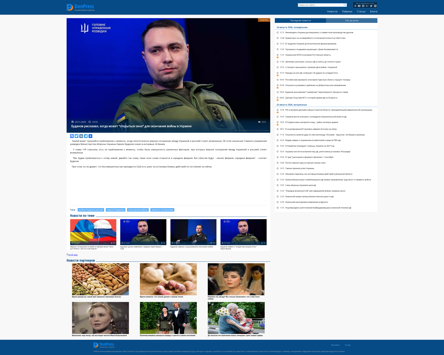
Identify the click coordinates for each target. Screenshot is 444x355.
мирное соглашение (162, 209)
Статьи (361, 11)
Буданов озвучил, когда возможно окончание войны (193, 234)
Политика (264, 20)
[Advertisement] (168, 187)
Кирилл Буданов (115, 209)
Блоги (373, 11)
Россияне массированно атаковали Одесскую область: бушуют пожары (326, 79)
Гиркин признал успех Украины (326, 168)
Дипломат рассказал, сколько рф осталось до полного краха (326, 61)
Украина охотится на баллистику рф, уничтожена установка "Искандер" (326, 151)
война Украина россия (91, 209)
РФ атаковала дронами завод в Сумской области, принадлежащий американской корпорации (326, 110)
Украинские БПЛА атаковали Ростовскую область (326, 55)
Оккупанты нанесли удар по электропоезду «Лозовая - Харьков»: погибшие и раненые (326, 134)
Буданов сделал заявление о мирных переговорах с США (143, 234)
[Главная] (70, 7)
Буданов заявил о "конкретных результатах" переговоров (243, 234)
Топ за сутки (351, 20)
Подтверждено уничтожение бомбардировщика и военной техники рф (326, 207)
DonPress (84, 6)
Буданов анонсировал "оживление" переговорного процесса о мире (326, 92)
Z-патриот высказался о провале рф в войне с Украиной (326, 67)
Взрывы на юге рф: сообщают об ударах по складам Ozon (326, 73)
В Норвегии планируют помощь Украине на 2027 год (326, 146)
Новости (332, 11)
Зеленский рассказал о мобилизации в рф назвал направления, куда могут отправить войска (326, 179)
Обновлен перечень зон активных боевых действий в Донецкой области (326, 174)
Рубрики (347, 11)
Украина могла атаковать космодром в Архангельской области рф (326, 116)
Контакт (335, 345)
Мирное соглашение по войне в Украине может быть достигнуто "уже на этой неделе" (93, 234)
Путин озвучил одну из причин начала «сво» (326, 162)
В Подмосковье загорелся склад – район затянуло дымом (326, 123)
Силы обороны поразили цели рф (326, 185)
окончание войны (137, 209)
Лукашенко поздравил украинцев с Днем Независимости (326, 49)
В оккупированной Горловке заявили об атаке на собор (326, 129)
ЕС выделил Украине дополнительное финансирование (326, 43)
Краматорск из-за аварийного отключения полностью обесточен (326, 38)
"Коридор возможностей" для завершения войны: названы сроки (326, 190)
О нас (348, 345)
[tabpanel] (326, 117)
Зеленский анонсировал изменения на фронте (326, 202)
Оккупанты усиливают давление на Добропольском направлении (326, 86)
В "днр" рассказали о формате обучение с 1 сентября (326, 157)
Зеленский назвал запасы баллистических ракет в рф (326, 196)
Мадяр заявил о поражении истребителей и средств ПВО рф (326, 140)
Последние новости (300, 20)
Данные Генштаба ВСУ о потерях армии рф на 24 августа (326, 98)
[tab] (300, 20)
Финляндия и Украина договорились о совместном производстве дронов (326, 32)
